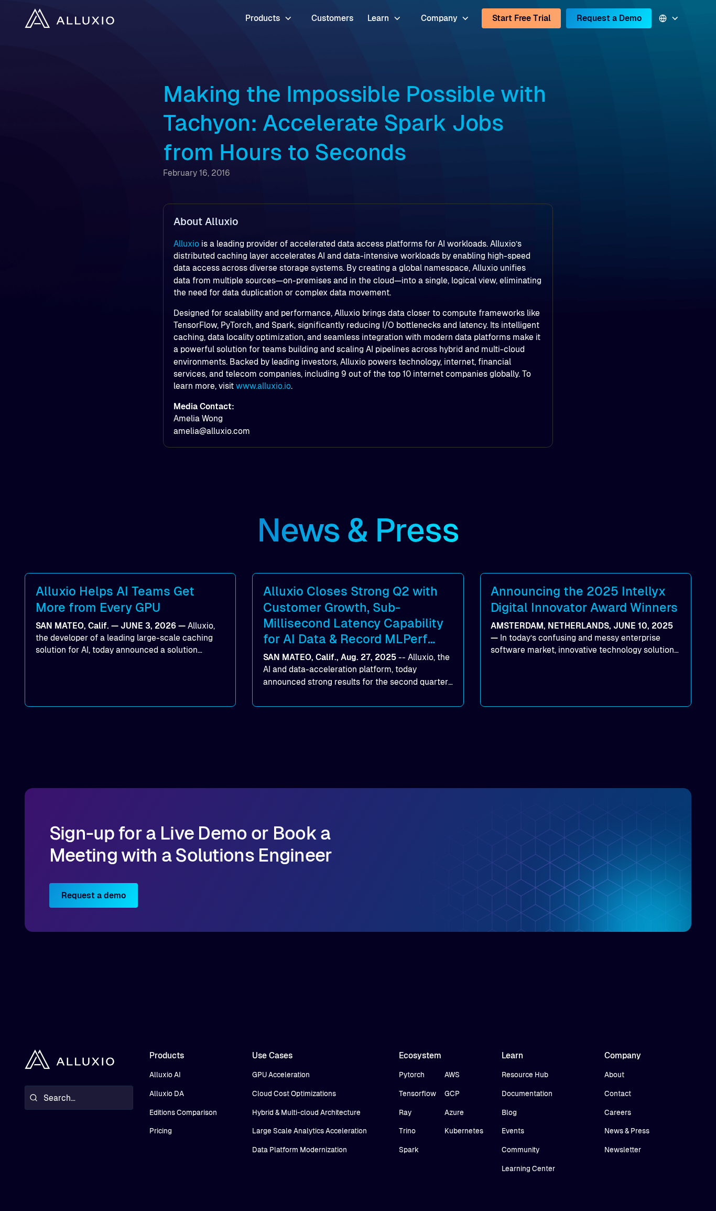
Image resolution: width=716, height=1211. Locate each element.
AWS (452, 1075)
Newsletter (622, 1150)
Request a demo (93, 895)
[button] (268, 18)
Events (513, 1131)
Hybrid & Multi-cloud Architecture (306, 1113)
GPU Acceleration (281, 1075)
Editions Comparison (183, 1113)
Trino (407, 1131)
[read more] (130, 639)
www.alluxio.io (263, 385)
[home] (69, 18)
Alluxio (186, 243)
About (614, 1075)
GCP (452, 1094)
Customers (332, 18)
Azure (454, 1113)
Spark (409, 1150)
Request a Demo (609, 18)
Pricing (160, 1131)
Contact (617, 1094)
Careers (617, 1113)
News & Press (626, 1131)
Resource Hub (525, 1075)
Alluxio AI (165, 1075)
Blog (509, 1113)
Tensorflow (417, 1094)
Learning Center (528, 1169)
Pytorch (412, 1075)
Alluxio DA (166, 1094)
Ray (405, 1113)
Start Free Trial (521, 18)
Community (520, 1150)
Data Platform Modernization (299, 1150)
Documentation (527, 1094)
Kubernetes (463, 1131)
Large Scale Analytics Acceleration (309, 1131)
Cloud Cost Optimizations (294, 1094)
